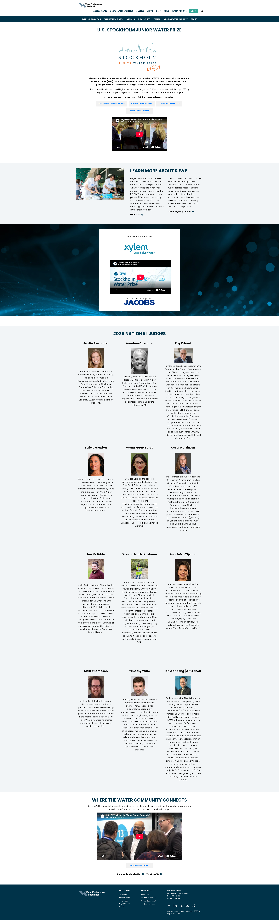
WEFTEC (122, 907)
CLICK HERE (112, 97)
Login (193, 11)
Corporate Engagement (121, 11)
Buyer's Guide (124, 898)
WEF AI (150, 11)
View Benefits (152, 874)
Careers (140, 11)
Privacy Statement (148, 901)
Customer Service (148, 898)
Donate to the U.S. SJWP (141, 104)
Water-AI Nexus (179, 11)
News (166, 11)
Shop (158, 11)
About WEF (145, 894)
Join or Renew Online (139, 865)
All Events (123, 894)
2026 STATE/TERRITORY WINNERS (112, 104)
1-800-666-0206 (173, 898)
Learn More (135, 214)
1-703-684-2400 (173, 896)
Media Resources (148, 904)
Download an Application (129, 874)
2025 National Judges (139, 111)
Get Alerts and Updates (169, 104)
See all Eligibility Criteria (179, 211)
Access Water (100, 11)
